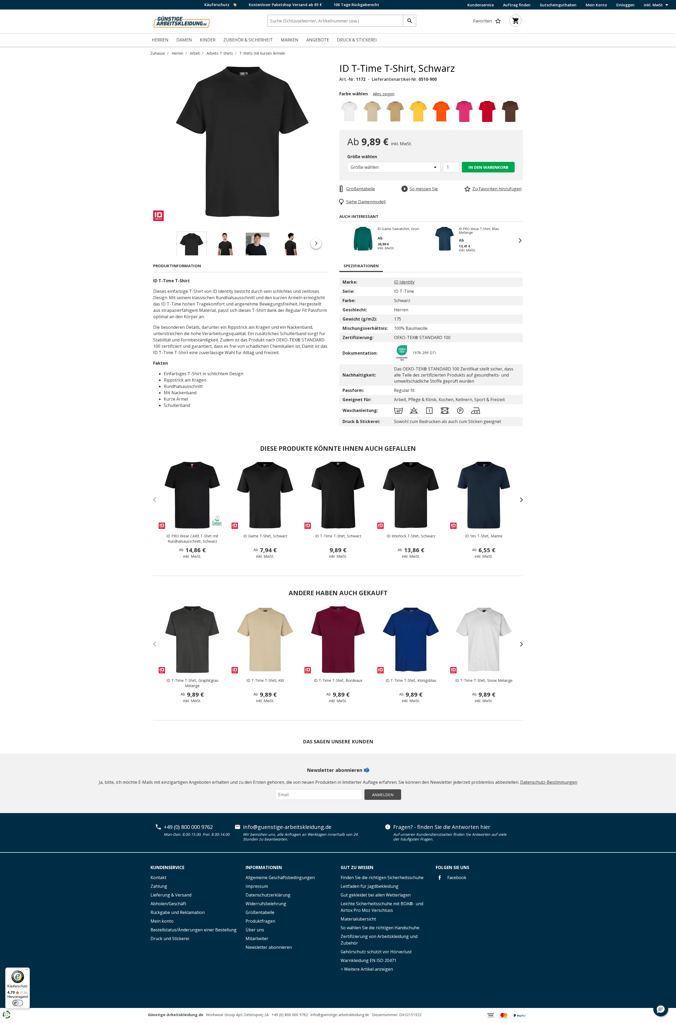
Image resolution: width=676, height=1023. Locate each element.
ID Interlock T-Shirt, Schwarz (411, 535)
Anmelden (382, 794)
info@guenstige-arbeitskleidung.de (287, 827)
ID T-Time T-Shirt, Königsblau (411, 680)
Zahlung (159, 886)
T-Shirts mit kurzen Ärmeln (262, 53)
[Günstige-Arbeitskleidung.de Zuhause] (181, 21)
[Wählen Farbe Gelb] (419, 113)
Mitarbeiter (257, 938)
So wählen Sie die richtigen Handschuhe (380, 928)
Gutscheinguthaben (558, 5)
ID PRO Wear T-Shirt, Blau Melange (479, 230)
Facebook (456, 877)
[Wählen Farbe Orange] (442, 113)
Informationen (264, 867)
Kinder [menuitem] (207, 40)
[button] (660, 1009)
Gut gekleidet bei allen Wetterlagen (376, 895)
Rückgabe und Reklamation (178, 912)
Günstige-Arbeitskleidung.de (175, 1014)
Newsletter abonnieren (269, 947)
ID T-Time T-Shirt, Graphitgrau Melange (192, 683)
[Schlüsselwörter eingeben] (409, 21)
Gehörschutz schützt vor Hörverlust (376, 952)
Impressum (257, 886)
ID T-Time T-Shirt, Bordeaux (338, 680)
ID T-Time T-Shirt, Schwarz (338, 535)
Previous (149, 141)
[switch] (17, 1003)
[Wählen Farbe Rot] (488, 113)
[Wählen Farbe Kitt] (373, 113)
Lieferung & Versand (171, 895)
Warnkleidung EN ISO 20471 (368, 960)
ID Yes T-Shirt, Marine (484, 535)
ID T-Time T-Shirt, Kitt (265, 680)
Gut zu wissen (357, 867)
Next (335, 141)
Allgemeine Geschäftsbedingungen (280, 877)
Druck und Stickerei (170, 938)
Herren (177, 53)
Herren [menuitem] (160, 40)
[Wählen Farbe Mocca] (511, 113)
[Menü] (27, 971)
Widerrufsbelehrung (266, 904)
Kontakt (158, 877)
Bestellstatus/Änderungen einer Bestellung (194, 930)
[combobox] (341, 21)
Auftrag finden (517, 5)
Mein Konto (596, 5)
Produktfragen (260, 921)
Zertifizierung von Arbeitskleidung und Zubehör (379, 939)
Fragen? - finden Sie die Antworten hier (441, 827)
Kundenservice (480, 5)
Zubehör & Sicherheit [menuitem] (248, 40)
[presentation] (519, 499)
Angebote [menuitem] (317, 40)
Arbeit (195, 53)
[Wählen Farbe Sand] (396, 113)
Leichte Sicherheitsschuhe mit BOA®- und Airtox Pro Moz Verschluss (382, 907)
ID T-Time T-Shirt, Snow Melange (484, 680)
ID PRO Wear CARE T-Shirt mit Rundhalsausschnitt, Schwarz (192, 538)
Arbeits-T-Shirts (219, 53)
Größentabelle (260, 912)
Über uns (255, 930)
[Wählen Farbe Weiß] (350, 113)
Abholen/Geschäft (168, 904)
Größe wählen (362, 156)
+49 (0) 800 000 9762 (188, 827)
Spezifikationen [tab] (361, 265)
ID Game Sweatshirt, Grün (398, 229)
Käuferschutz (217, 4)
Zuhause (157, 53)
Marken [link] (289, 40)
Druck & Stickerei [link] (357, 40)
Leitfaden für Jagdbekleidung (369, 886)
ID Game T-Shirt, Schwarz (265, 535)
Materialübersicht (358, 919)
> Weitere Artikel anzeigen (367, 969)
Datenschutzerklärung (268, 895)
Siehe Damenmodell (366, 202)
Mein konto (162, 921)
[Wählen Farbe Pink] (465, 113)
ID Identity (404, 282)
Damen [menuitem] (184, 40)
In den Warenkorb (488, 167)
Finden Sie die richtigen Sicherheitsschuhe (382, 877)
